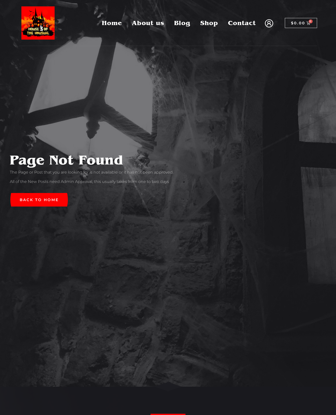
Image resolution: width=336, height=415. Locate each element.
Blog (182, 23)
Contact (242, 23)
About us (148, 23)
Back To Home (39, 199)
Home (112, 23)
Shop (209, 23)
